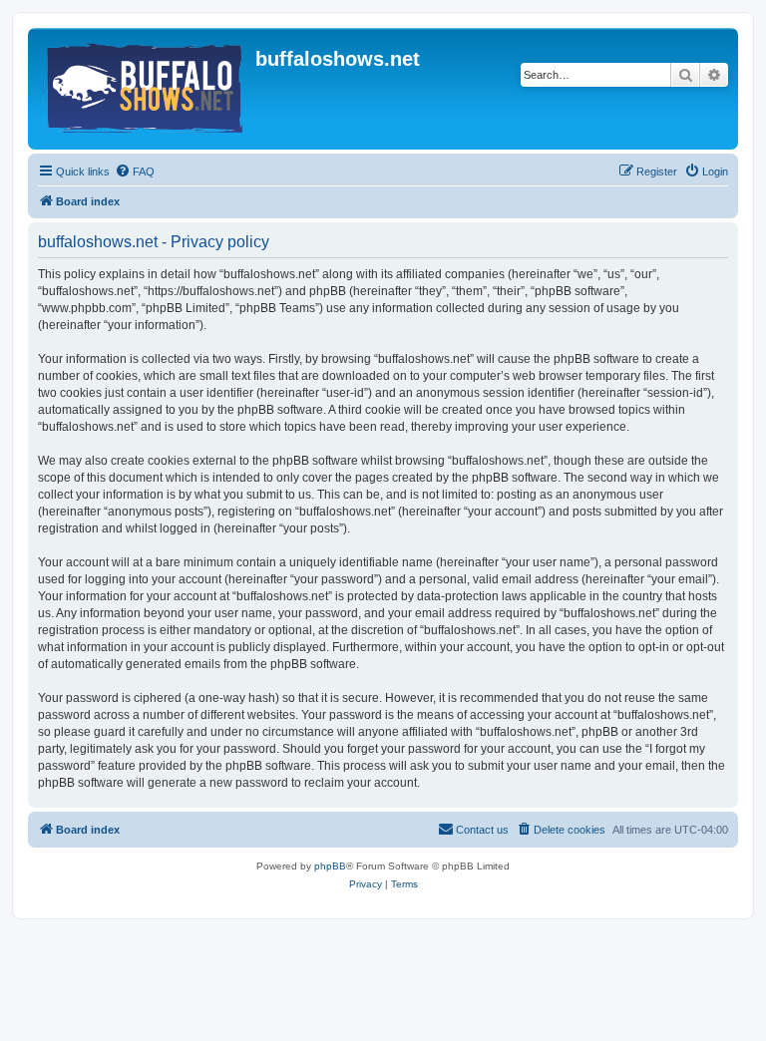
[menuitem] (135, 171)
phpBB (330, 866)
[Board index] (144, 89)
